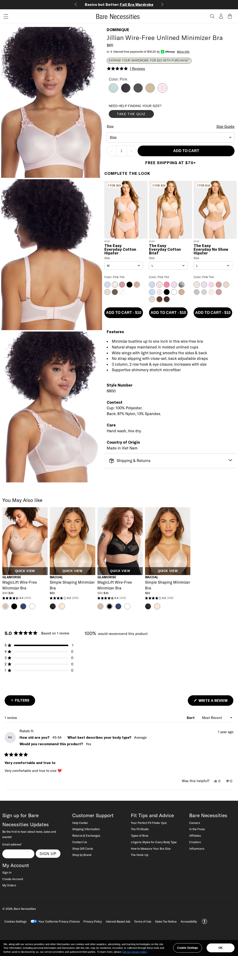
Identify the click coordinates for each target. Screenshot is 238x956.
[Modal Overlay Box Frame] (143, 112)
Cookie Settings (187, 947)
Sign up (48, 854)
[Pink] (162, 91)
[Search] (212, 16)
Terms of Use (142, 921)
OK (220, 947)
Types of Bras (139, 835)
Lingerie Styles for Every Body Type (154, 842)
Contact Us (79, 842)
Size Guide (225, 126)
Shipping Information (86, 829)
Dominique (118, 29)
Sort (191, 717)
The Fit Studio (140, 829)
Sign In (6, 872)
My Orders (9, 885)
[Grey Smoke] (138, 91)
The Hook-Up (139, 855)
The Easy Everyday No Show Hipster (211, 249)
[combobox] (171, 137)
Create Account (12, 879)
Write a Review (215, 702)
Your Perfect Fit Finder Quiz (149, 823)
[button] (4, 16)
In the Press (197, 829)
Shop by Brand (81, 855)
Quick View (25, 571)
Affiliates (195, 835)
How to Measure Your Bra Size (151, 848)
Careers (194, 823)
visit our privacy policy (134, 951)
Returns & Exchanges (86, 835)
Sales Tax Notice (166, 921)
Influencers (196, 848)
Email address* (12, 844)
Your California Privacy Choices (59, 921)
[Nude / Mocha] (150, 91)
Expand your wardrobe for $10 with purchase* (149, 60)
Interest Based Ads (118, 921)
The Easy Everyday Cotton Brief (165, 249)
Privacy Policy (92, 921)
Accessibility (189, 921)
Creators (195, 842)
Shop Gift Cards (82, 848)
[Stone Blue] (113, 91)
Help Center (80, 823)
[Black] (125, 91)
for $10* (140, 4)
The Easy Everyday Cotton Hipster (120, 249)
